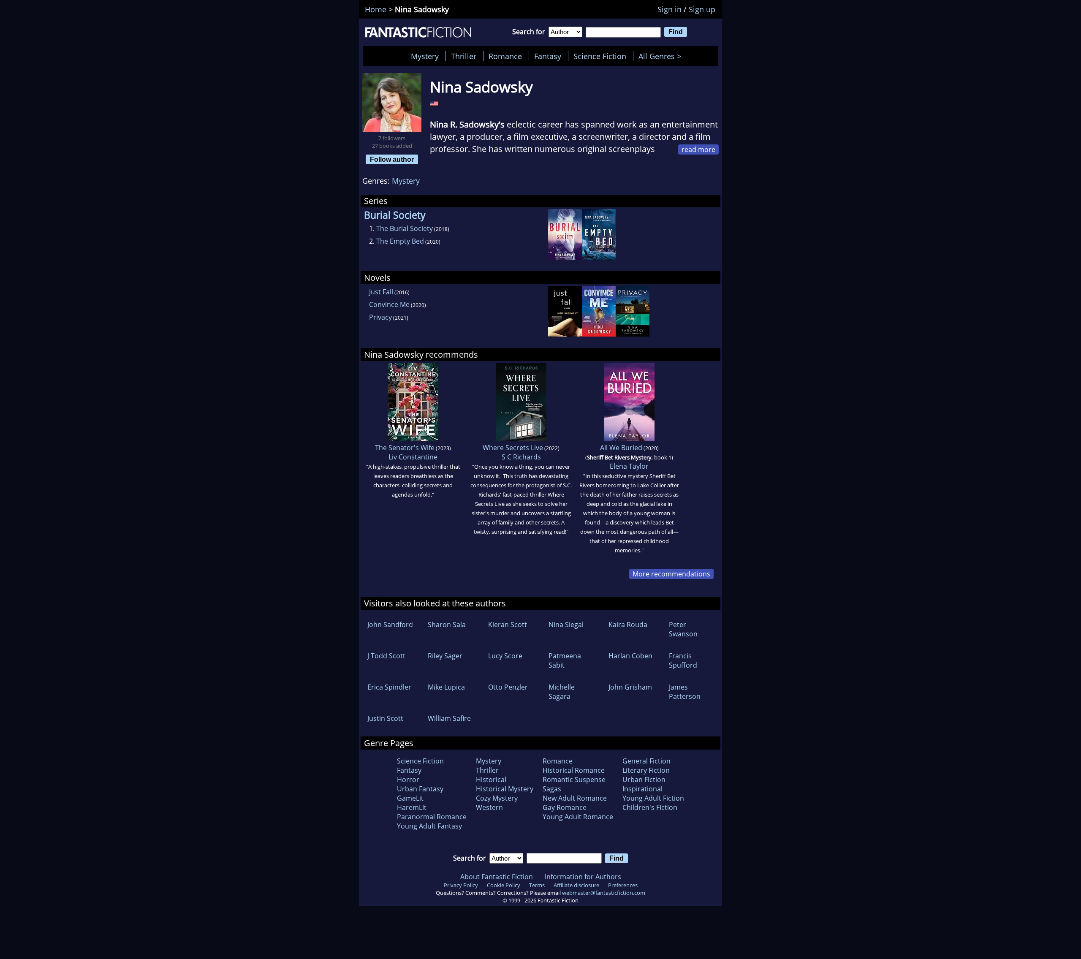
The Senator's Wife (405, 447)
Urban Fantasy (420, 788)
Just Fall (381, 291)
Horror (408, 779)
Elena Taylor (629, 466)
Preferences (623, 885)
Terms (537, 885)
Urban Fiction (643, 779)
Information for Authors (583, 876)
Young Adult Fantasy (429, 826)
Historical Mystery (504, 788)
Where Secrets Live (513, 447)
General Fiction (646, 761)
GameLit (410, 798)
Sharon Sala (447, 624)
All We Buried (621, 447)
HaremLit (411, 807)
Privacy (380, 317)
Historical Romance (574, 770)
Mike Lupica (446, 687)
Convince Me (389, 304)
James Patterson (685, 691)
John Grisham (630, 687)
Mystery (425, 56)
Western (489, 807)
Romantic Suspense (574, 779)
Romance (505, 56)
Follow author (392, 159)
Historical (491, 779)
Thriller (463, 56)
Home (375, 9)
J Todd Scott (386, 655)
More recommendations (671, 574)
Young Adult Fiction (653, 798)
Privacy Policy (461, 885)
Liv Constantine (412, 457)
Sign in (669, 9)
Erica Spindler (389, 687)
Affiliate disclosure (576, 885)
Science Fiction (599, 56)
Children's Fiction (649, 807)
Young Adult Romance (578, 816)
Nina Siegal (566, 624)
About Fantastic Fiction (496, 876)
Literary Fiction (646, 770)
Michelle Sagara (562, 691)
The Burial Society (404, 228)
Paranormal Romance (432, 816)
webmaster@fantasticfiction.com (603, 893)
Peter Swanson (683, 629)
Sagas (552, 788)
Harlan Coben (630, 655)
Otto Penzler (508, 687)
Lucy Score (505, 655)
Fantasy (547, 56)
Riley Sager (445, 655)
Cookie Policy (503, 885)
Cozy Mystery (497, 798)
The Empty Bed (400, 241)
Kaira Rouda (627, 624)
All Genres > (661, 56)
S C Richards (521, 457)
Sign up (702, 9)
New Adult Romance (575, 798)
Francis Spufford (683, 660)
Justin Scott (385, 718)
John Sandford (390, 624)
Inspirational (642, 788)
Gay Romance (565, 807)
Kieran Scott (507, 624)
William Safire (449, 718)
